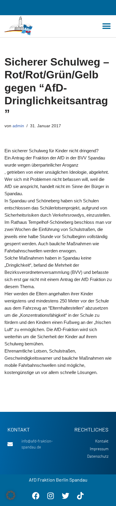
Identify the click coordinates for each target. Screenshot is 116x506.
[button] (106, 26)
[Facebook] (35, 495)
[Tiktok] (80, 495)
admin (18, 126)
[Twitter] (65, 495)
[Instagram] (50, 495)
